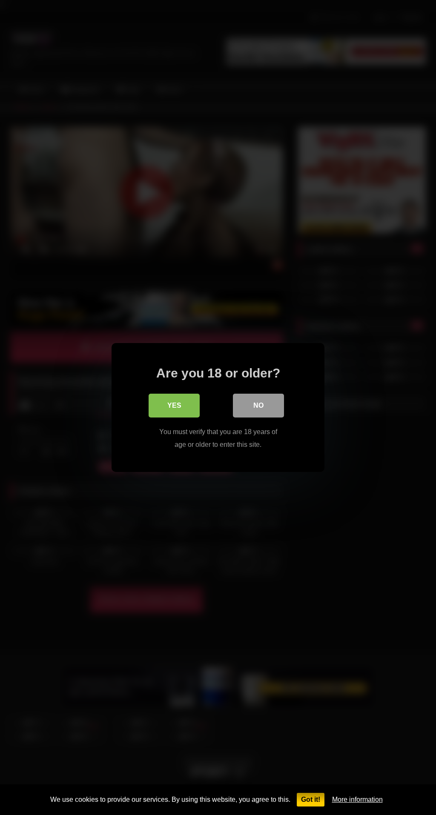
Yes (174, 405)
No (258, 405)
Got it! (310, 799)
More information (357, 799)
